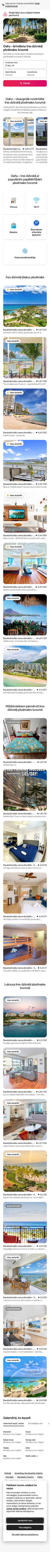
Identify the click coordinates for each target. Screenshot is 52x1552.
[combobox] (25, 65)
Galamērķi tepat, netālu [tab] (13, 1423)
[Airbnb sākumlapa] (5, 14)
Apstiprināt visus (25, 1520)
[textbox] (14, 75)
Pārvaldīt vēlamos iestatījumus (25, 1534)
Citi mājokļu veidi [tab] (35, 1423)
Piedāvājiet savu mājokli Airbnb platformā (24, 14)
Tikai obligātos (25, 1527)
